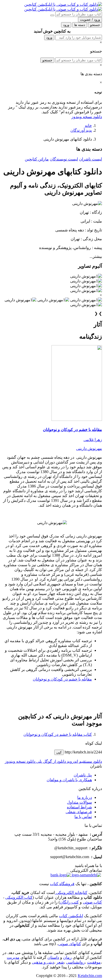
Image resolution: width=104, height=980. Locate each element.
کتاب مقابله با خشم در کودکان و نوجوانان (57, 734)
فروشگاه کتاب (62, 884)
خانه (88, 125)
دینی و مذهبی (43, 962)
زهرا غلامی (93, 440)
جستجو (47, 60)
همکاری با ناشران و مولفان (69, 780)
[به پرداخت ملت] (60, 875)
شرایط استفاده (79, 807)
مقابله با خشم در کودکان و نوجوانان (72, 429)
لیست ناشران (90, 159)
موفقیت (94, 962)
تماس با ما (83, 816)
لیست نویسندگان (64, 159)
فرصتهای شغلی (79, 812)
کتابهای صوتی (69, 944)
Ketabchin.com (90, 975)
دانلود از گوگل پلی (50, 761)
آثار (98, 324)
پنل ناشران (83, 775)
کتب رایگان (69, 902)
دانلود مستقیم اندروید (84, 761)
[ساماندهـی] (86, 875)
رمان (67, 957)
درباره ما (84, 797)
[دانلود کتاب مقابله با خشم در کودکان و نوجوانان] (76, 419)
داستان (53, 957)
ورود (49, 37)
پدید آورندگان (81, 130)
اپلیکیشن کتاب (71, 916)
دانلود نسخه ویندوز (86, 117)
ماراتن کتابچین (37, 159)
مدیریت (13, 957)
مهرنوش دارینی (89, 448)
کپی (59, 752)
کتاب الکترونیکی (19, 897)
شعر (60, 962)
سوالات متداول (79, 802)
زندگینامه (90, 336)
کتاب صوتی (92, 902)
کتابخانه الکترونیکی (71, 892)
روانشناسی (75, 962)
